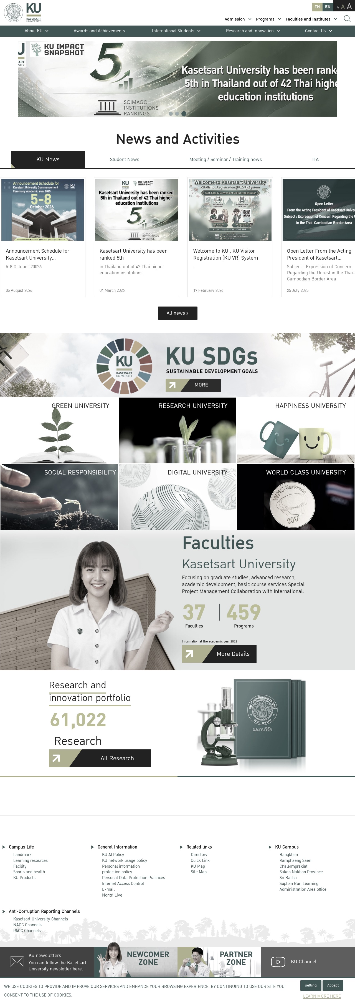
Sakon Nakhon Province (301, 869)
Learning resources (30, 860)
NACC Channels (27, 925)
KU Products (24, 877)
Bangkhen (289, 854)
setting (311, 985)
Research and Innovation (250, 30)
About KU (33, 30)
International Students (173, 30)
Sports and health (29, 872)
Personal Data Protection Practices (133, 877)
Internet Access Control (123, 883)
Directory (199, 854)
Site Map (199, 872)
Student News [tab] (124, 159)
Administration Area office (303, 887)
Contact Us (315, 30)
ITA (315, 159)
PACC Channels (27, 930)
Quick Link (200, 860)
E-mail (108, 889)
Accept (333, 985)
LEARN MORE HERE (322, 996)
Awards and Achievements (99, 30)
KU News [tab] (48, 159)
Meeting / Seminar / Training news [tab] (225, 159)
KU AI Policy (113, 854)
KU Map (198, 866)
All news (176, 313)
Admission (235, 19)
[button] (171, 114)
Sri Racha (288, 877)
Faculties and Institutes (308, 19)
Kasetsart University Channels (40, 919)
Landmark (22, 854)
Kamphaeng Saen (295, 860)
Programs (265, 19)
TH (317, 6)
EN (328, 6)
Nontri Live (112, 895)
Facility (20, 866)
